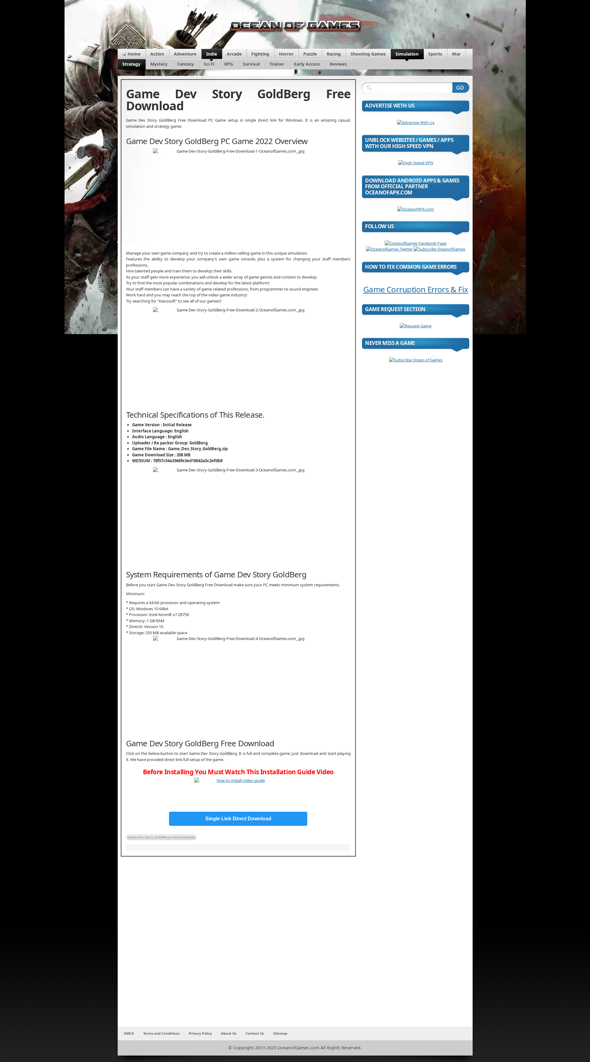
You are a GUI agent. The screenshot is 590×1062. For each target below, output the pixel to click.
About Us (228, 1033)
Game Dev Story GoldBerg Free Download (161, 837)
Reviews (338, 64)
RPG (228, 64)
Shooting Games (368, 54)
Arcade (234, 54)
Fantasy (185, 64)
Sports (435, 54)
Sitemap (280, 1033)
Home (134, 54)
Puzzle (310, 54)
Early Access (307, 64)
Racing (334, 54)
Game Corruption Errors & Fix (415, 289)
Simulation (407, 54)
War (456, 54)
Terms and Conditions (161, 1033)
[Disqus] (238, 945)
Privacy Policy (200, 1033)
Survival (251, 64)
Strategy (131, 64)
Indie (211, 54)
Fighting (260, 54)
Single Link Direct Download (238, 818)
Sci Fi (209, 64)
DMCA (129, 1033)
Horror (286, 54)
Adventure (185, 54)
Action (157, 54)
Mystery (158, 64)
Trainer (276, 64)
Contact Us (255, 1033)
